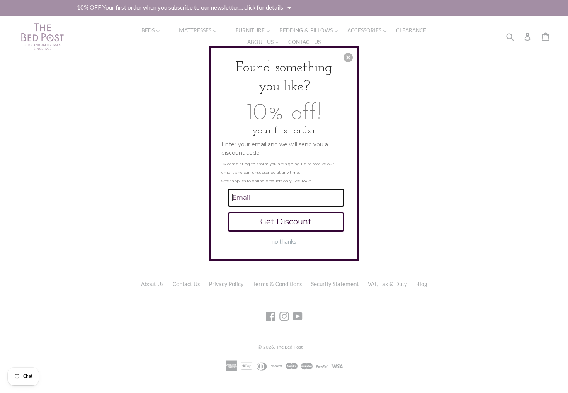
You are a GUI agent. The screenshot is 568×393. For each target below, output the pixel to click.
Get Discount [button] (285, 221)
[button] (348, 57)
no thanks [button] (284, 241)
